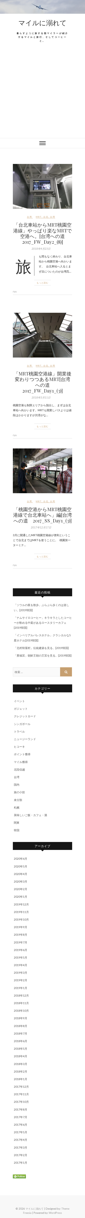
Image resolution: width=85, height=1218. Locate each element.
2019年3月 (20, 972)
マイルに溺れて (42, 22)
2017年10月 (21, 1101)
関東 (16, 822)
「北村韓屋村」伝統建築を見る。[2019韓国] (41, 648)
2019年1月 (20, 988)
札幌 (16, 807)
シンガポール (22, 724)
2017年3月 (20, 1147)
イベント (19, 701)
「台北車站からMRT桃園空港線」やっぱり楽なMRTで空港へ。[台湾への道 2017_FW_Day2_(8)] (42, 233)
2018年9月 (20, 1018)
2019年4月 (20, 965)
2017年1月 (20, 1162)
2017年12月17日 (41, 527)
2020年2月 (20, 889)
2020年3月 (20, 881)
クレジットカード (25, 716)
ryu (15, 291)
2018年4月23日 (41, 248)
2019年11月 (21, 912)
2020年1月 (20, 896)
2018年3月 (20, 1064)
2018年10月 (21, 1010)
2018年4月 (20, 1056)
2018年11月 (21, 1003)
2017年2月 (20, 1155)
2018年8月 (20, 1026)
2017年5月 (20, 1132)
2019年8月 (20, 934)
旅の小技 (19, 792)
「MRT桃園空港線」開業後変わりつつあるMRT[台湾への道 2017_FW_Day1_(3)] (42, 382)
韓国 (16, 830)
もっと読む (42, 282)
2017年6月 (20, 1124)
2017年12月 (21, 1086)
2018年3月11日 (41, 397)
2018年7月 (20, 1033)
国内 (16, 784)
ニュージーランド (25, 739)
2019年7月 (20, 942)
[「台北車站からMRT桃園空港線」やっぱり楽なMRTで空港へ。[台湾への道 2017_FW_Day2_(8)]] (42, 186)
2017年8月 (20, 1109)
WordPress (55, 1212)
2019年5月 (20, 957)
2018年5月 (20, 1048)
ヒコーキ (19, 746)
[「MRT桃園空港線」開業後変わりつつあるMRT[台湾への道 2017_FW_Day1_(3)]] (42, 335)
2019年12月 (21, 904)
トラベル (19, 731)
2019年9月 (20, 927)
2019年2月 (20, 980)
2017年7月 (20, 1117)
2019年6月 (20, 950)
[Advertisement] (42, 93)
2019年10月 (21, 919)
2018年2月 (20, 1071)
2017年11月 (21, 1094)
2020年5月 (20, 866)
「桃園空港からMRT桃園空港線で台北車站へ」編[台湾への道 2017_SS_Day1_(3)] (42, 515)
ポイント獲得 (22, 754)
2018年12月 (21, 995)
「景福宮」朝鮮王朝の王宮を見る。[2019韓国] (43, 655)
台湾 (29, 216)
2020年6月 (20, 858)
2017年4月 (20, 1139)
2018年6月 (20, 1041)
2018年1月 (20, 1079)
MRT (39, 216)
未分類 (18, 800)
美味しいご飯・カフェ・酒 (30, 815)
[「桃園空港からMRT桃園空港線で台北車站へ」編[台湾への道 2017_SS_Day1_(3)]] (42, 470)
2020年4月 (20, 874)
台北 (45, 216)
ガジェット (21, 708)
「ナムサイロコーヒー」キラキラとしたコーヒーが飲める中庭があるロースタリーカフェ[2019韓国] (43, 622)
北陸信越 (19, 769)
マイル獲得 (21, 762)
